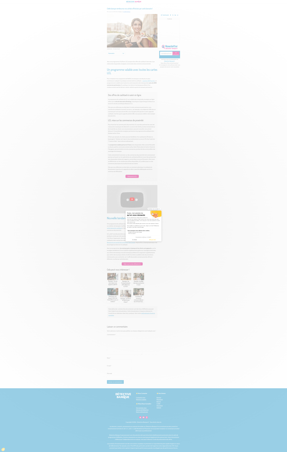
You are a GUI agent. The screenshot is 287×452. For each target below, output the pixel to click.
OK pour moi (152, 239)
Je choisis (134, 239)
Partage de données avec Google (135, 232)
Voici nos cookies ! (132, 233)
